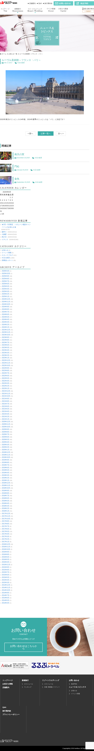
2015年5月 (5, 577)
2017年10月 (6, 519)
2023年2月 (5, 355)
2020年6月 (5, 437)
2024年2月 (5, 324)
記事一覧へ (46, 133)
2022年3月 (5, 383)
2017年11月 (6, 516)
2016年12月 (6, 544)
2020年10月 (6, 427)
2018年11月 (6, 485)
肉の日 (4, 237)
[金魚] (6, 183)
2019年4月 (5, 473)
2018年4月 (5, 503)
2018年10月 (6, 488)
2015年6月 (5, 575)
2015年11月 (6, 564)
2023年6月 (5, 345)
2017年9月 (5, 521)
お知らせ (5, 250)
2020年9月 (5, 429)
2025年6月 (5, 284)
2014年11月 (6, 587)
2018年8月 (5, 493)
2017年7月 (5, 526)
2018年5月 (5, 501)
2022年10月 (6, 365)
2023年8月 (5, 340)
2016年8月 (5, 554)
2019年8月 (5, 462)
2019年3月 (5, 475)
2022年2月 (5, 386)
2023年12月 (6, 330)
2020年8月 (5, 432)
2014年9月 (5, 593)
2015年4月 (5, 580)
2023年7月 (5, 342)
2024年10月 (6, 304)
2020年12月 (6, 421)
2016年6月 (5, 557)
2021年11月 (6, 393)
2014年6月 (5, 598)
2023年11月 (6, 332)
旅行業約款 (6, 711)
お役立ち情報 (7, 684)
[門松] (6, 171)
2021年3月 (5, 414)
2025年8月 (5, 279)
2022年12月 (6, 360)
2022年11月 (6, 363)
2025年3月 (5, 291)
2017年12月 (6, 513)
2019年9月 (5, 460)
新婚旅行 (25, 680)
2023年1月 (5, 358)
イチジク (5, 239)
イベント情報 (6, 253)
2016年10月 (6, 549)
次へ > (61, 133)
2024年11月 (6, 302)
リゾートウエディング (50, 680)
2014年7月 (5, 595)
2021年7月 (5, 404)
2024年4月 (5, 319)
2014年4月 (5, 603)
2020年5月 (5, 439)
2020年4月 (5, 442)
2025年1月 (5, 296)
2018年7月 (5, 495)
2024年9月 (5, 307)
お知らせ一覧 (12, 54)
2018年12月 (6, 483)
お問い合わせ (74, 680)
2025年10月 (6, 273)
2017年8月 (5, 524)
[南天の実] (6, 158)
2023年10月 (6, 335)
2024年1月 (5, 327)
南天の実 (19, 154)
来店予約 (74, 684)
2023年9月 (5, 337)
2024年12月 (6, 299)
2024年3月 (5, 322)
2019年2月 (5, 478)
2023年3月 (5, 353)
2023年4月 (5, 350)
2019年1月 (5, 480)
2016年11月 (6, 547)
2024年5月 (5, 317)
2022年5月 (5, 378)
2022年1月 (5, 388)
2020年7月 (5, 434)
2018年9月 (5, 490)
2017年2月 (5, 539)
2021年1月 (5, 419)
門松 (16, 166)
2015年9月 (5, 567)
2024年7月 (5, 312)
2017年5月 (5, 531)
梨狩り (4, 232)
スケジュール (28, 684)
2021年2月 (5, 416)
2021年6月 (5, 406)
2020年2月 (5, 447)
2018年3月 (5, 506)
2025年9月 (5, 276)
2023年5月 (5, 347)
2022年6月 (5, 376)
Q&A (4, 707)
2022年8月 (5, 370)
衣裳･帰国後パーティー (52, 687)
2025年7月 (5, 281)
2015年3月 (5, 582)
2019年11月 (6, 455)
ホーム (4, 54)
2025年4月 (5, 289)
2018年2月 (5, 508)
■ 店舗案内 (32, 3)
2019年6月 (5, 468)
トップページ (7, 680)
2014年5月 (5, 600)
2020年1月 (5, 450)
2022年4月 (5, 381)
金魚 (16, 178)
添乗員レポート (7, 260)
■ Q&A (39, 3)
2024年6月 (5, 314)
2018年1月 (5, 511)
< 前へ (30, 133)
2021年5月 (5, 409)
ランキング (27, 687)
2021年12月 (6, 391)
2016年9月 (5, 552)
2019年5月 (5, 470)
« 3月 (2, 214)
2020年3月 (5, 445)
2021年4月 (5, 411)
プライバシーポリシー (11, 714)
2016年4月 (5, 562)
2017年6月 (5, 529)
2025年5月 (5, 286)
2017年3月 (5, 536)
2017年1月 (5, 542)
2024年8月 (5, 309)
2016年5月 (5, 559)
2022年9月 (5, 368)
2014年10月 (6, 590)
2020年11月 (6, 424)
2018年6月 (5, 498)
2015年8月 (5, 570)
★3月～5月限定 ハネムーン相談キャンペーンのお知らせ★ (16, 226)
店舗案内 (5, 687)
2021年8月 (5, 401)
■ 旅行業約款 (47, 3)
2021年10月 (6, 396)
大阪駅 (4, 234)
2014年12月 (6, 585)
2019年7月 (5, 465)
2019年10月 (6, 457)
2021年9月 (5, 399)
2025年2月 (5, 294)
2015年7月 (5, 572)
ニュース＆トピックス (77, 687)
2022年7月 (5, 373)
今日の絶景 (21, 63)
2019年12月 (6, 452)
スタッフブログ (7, 255)
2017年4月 (5, 534)
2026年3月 (5, 271)
